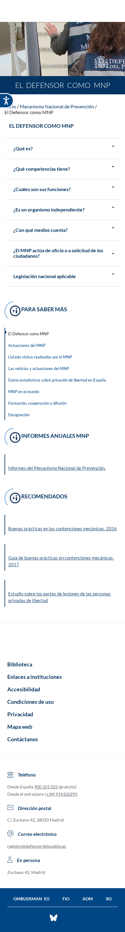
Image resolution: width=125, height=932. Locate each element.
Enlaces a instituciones (34, 676)
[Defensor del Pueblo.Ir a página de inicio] (62, 640)
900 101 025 (46, 786)
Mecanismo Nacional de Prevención (57, 106)
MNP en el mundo (23, 391)
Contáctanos (22, 739)
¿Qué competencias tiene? (41, 169)
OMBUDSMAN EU (31, 898)
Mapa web (19, 726)
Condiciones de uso (30, 701)
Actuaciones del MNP (27, 345)
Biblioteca (19, 664)
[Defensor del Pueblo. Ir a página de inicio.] (62, 11)
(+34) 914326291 (61, 794)
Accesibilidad (23, 689)
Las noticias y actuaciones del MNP (38, 368)
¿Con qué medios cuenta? (40, 230)
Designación (18, 414)
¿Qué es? (23, 148)
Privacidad (20, 714)
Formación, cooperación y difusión (37, 403)
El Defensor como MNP (29, 112)
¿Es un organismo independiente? (49, 209)
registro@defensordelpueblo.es (36, 846)
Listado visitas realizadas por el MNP (40, 356)
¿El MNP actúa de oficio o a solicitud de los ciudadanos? (58, 253)
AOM (88, 898)
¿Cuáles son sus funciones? (42, 189)
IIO (109, 898)
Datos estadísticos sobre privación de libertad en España (57, 380)
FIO (65, 898)
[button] (62, 525)
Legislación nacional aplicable (44, 276)
